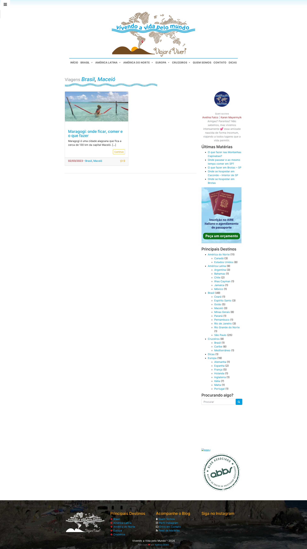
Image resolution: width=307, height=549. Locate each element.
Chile (217, 277)
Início (74, 62)
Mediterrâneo (222, 350)
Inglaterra (220, 377)
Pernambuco (221, 319)
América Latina (106, 62)
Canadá (219, 258)
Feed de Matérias (169, 530)
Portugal (219, 388)
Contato (219, 62)
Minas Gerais (222, 312)
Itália (217, 381)
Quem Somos (202, 62)
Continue (119, 151)
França (218, 369)
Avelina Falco (210, 117)
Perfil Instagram (168, 522)
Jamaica (219, 285)
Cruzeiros (179, 62)
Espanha (219, 365)
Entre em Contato (169, 526)
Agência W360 (162, 545)
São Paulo (220, 335)
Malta (217, 384)
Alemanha (220, 361)
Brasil (85, 62)
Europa (161, 62)
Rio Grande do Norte (227, 327)
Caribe (218, 346)
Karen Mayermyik (231, 117)
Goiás (217, 304)
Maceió (106, 79)
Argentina (220, 269)
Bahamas (219, 273)
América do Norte (136, 62)
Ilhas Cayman (222, 281)
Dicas (233, 62)
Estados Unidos (223, 262)
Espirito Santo (222, 300)
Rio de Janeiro (223, 323)
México (218, 289)
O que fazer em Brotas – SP (224, 167)
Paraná (218, 315)
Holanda (219, 373)
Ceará (217, 296)
